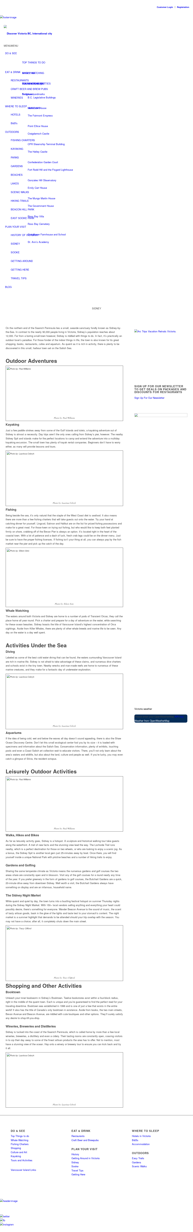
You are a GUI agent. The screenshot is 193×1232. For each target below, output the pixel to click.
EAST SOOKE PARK (22, 218)
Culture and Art (19, 1152)
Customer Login (165, 7)
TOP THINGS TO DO (33, 62)
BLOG (8, 287)
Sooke (74, 1166)
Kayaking (16, 1156)
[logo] (29, 33)
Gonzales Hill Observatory (42, 180)
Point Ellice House (38, 126)
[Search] (188, 294)
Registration (183, 7)
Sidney (75, 1162)
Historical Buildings (32, 83)
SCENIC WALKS (20, 192)
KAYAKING (17, 149)
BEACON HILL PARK (22, 209)
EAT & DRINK (13, 72)
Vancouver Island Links (23, 1170)
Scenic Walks (139, 1166)
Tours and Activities (21, 1160)
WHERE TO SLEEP (16, 106)
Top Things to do (20, 1136)
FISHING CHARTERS (23, 140)
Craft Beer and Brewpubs (85, 1140)
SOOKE (15, 252)
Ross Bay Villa (36, 216)
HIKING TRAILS (20, 200)
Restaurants (78, 1136)
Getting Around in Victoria (85, 1158)
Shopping (16, 1148)
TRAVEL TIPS (19, 278)
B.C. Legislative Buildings (42, 97)
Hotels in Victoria (141, 1136)
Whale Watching (19, 1140)
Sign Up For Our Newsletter (149, 398)
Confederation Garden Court (43, 162)
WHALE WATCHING (33, 73)
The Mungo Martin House (41, 198)
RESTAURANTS (20, 80)
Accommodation (141, 1144)
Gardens (136, 1162)
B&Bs (135, 1140)
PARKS (15, 157)
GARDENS (17, 166)
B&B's (14, 123)
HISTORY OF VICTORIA (24, 235)
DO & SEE (11, 53)
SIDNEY (15, 243)
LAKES (15, 183)
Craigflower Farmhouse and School (47, 234)
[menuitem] (188, 295)
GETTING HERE (20, 269)
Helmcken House (37, 108)
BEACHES (17, 175)
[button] (11, 45)
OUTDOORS (12, 132)
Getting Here (78, 1174)
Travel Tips (77, 1170)
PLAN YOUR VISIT (15, 226)
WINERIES (17, 97)
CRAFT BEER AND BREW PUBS (29, 89)
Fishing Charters (20, 1144)
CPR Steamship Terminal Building (46, 144)
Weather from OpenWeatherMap (151, 720)
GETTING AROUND (22, 261)
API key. (179, 716)
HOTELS (15, 114)
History (75, 1154)
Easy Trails (138, 1158)
